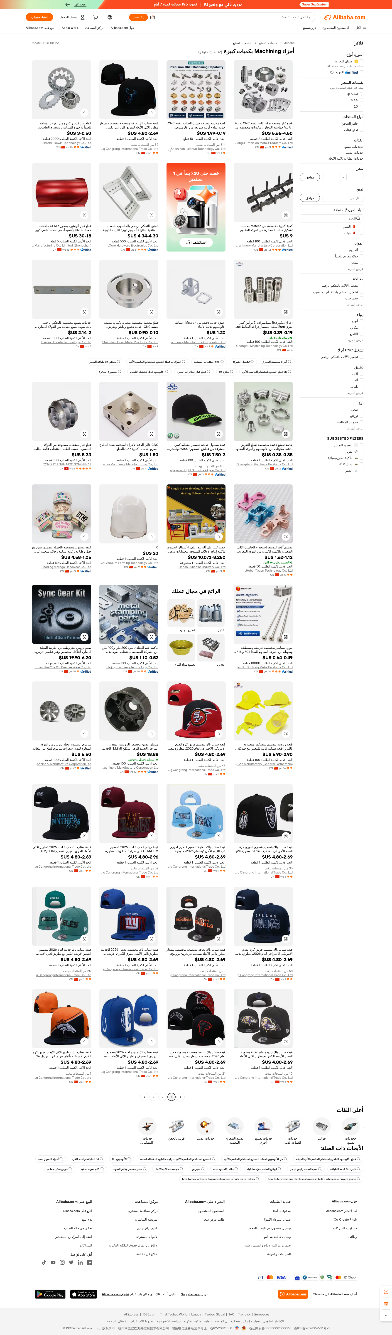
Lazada (196, 1314)
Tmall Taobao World (173, 1314)
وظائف (352, 1237)
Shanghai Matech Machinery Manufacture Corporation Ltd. (263, 245)
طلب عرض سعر (214, 1219)
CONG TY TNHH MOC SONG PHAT (67, 464)
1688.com (149, 1314)
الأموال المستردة (147, 1237)
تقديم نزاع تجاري (147, 1228)
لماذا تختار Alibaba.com (341, 1211)
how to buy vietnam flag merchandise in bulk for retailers (218, 1179)
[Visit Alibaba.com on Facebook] (89, 1262)
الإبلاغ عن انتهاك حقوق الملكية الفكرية (133, 1245)
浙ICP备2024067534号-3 (312, 1328)
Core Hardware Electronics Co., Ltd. (133, 245)
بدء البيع (87, 1219)
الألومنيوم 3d (119, 1159)
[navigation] (331, 570)
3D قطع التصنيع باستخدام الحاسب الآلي (264, 371)
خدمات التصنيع (268, 43)
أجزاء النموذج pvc (48, 1159)
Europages (262, 1314)
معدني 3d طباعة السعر (103, 361)
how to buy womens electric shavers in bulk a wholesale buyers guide (312, 1179)
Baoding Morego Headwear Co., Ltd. (66, 567)
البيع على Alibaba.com (77, 1211)
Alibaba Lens (339, 1294)
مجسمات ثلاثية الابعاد (167, 1169)
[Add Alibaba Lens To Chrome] (293, 1294)
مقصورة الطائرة (108, 371)
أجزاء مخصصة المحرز (275, 361)
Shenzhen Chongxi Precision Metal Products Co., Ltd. (263, 143)
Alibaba (289, 43)
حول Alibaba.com (344, 1201)
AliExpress (131, 1314)
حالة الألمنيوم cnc (223, 1169)
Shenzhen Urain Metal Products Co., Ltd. (130, 342)
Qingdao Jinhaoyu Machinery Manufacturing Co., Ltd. (128, 464)
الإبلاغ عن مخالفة (147, 1254)
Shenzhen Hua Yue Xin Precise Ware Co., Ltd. (61, 667)
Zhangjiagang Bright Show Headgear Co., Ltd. (196, 470)
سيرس (196, 1169)
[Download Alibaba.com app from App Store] (83, 1294)
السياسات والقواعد (278, 1254)
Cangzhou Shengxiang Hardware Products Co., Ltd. (263, 464)
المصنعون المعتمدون (211, 1211)
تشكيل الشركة (241, 361)
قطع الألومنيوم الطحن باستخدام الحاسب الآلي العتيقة (326, 1159)
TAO (231, 1314)
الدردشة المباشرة (146, 1219)
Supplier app (190, 1294)
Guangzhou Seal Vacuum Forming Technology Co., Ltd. (128, 563)
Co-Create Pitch (345, 1219)
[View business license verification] (237, 1328)
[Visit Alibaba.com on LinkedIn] (80, 1262)
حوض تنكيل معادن (57, 1169)
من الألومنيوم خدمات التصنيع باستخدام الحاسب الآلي (253, 1159)
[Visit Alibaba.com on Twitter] (71, 1262)
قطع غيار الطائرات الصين (191, 371)
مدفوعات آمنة (281, 1211)
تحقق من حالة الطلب (78, 1228)
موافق (310, 177)
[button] (152, 17)
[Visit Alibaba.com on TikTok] (44, 1262)
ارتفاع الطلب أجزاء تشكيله (262, 1169)
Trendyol (244, 1314)
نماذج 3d (224, 371)
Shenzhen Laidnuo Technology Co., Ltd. (197, 149)
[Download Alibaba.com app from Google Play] (50, 1294)
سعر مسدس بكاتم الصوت (127, 1169)
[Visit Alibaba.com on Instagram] (62, 1262)
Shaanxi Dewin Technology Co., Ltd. (66, 143)
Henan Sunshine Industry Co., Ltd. (201, 567)
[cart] (95, 18)
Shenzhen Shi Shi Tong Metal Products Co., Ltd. (263, 667)
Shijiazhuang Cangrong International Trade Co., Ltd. (128, 149)
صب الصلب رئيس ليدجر (303, 1169)
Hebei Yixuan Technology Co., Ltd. (269, 570)
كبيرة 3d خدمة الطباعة (343, 1169)
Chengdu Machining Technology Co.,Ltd (264, 346)
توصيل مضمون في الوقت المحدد (269, 1228)
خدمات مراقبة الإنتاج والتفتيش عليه (268, 1245)
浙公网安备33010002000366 (270, 1328)
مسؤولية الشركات (345, 1228)
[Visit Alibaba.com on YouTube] (53, 1262)
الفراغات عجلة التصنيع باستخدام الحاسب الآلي (155, 361)
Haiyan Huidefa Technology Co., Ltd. (66, 342)
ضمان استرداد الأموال (276, 1219)
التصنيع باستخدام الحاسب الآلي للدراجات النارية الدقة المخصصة (175, 1159)
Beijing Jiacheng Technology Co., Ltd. (132, 667)
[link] (386, 1292)
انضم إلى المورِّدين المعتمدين (73, 1237)
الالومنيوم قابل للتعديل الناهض (147, 371)
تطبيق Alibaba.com (115, 1294)
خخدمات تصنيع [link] (242, 43)
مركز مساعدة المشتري (143, 1211)
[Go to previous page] (180, 1097)
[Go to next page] (144, 1097)
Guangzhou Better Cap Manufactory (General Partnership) (263, 764)
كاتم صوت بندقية (90, 1169)
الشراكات (85, 1245)
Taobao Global (215, 1314)
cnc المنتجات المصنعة (207, 361)
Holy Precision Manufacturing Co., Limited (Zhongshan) (61, 245)
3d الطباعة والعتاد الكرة (85, 1159)
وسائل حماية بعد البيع (277, 1237)
